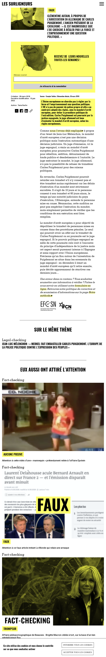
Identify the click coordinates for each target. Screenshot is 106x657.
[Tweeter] (16, 111)
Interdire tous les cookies (77, 645)
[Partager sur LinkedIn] (26, 111)
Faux (52, 10)
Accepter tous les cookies (77, 652)
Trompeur (9, 628)
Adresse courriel (20, 75)
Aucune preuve (12, 454)
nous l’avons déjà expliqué (65, 131)
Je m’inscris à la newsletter (53, 86)
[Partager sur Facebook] (21, 111)
